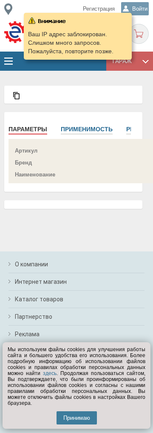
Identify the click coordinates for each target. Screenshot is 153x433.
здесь (50, 373)
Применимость (87, 129)
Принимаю (76, 418)
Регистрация (99, 9)
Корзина (139, 34)
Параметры (27, 129)
